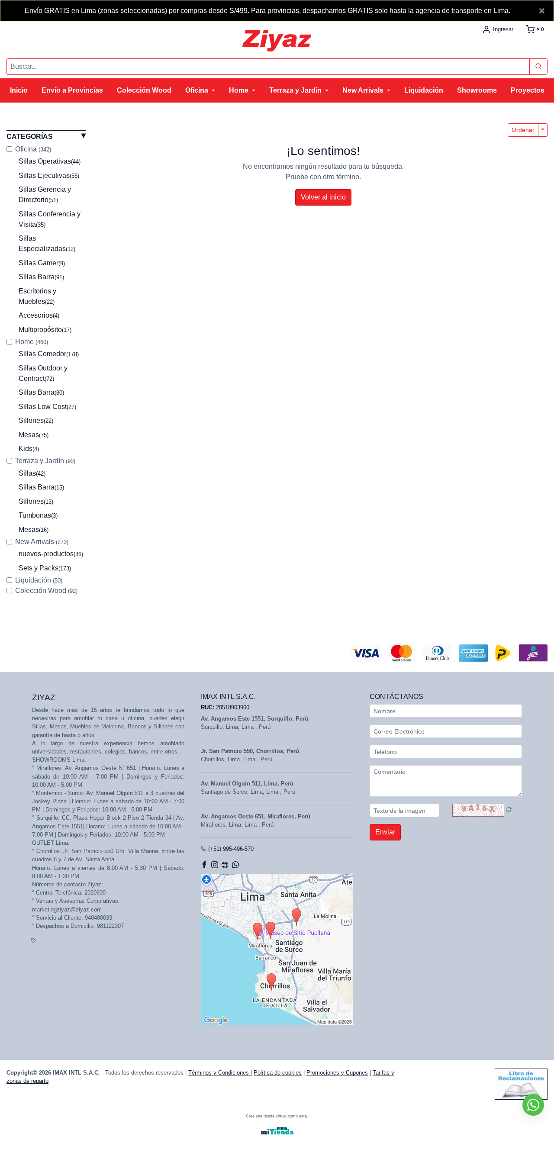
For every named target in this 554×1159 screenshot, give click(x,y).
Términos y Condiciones (219, 1072)
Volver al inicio (323, 197)
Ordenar (523, 129)
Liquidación (38, 580)
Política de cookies (278, 1072)
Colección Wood (46, 590)
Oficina (33, 149)
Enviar (385, 832)
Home (31, 341)
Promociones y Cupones (337, 1072)
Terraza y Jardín (45, 460)
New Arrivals (41, 541)
